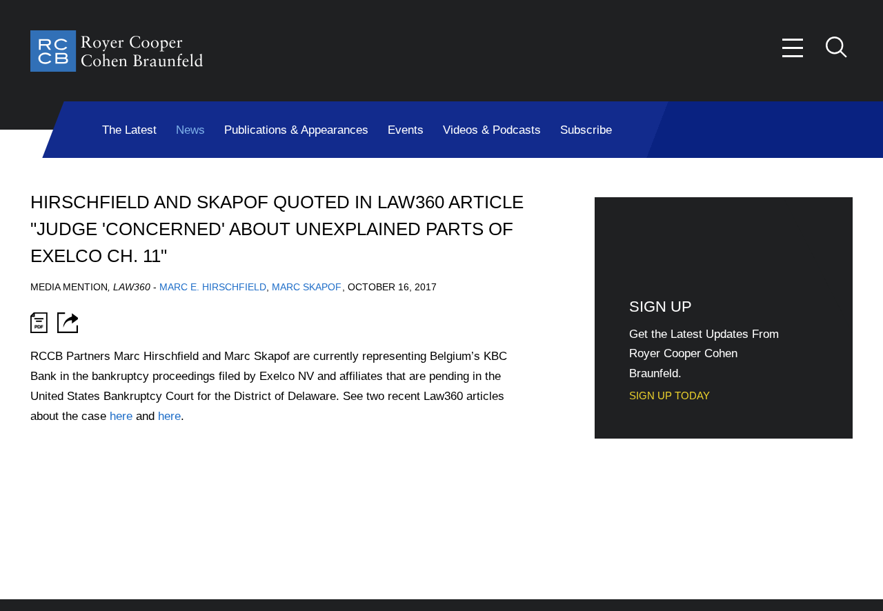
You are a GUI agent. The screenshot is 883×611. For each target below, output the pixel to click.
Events (406, 130)
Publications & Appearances (296, 130)
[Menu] (793, 48)
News (190, 130)
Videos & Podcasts (492, 130)
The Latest (129, 130)
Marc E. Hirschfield (212, 286)
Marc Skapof (306, 286)
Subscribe (586, 130)
